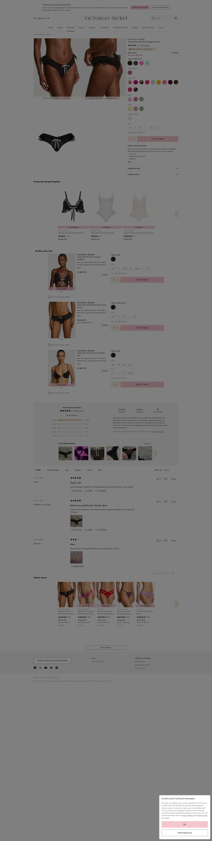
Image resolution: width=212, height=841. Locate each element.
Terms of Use (202, 815)
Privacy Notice (187, 815)
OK (184, 824)
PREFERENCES (185, 833)
